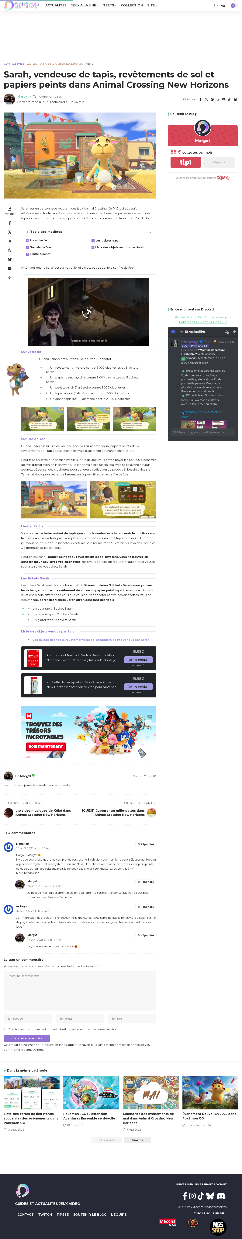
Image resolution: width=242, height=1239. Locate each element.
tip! (185, 162)
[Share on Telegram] (9, 241)
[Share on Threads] (9, 250)
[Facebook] (150, 776)
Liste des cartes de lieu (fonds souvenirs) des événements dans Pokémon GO (31, 1118)
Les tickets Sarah (107, 240)
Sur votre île (38, 240)
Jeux (90, 64)
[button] (216, 5)
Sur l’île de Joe (40, 247)
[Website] (145, 776)
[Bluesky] (210, 1196)
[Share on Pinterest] (212, 99)
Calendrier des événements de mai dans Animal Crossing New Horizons (148, 1118)
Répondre (147, 844)
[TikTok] (201, 1196)
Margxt (23, 96)
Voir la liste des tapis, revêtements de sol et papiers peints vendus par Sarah (91, 640)
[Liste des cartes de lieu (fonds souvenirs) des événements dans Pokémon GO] (32, 1092)
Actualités (14, 64)
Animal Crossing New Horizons (55, 64)
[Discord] (221, 1196)
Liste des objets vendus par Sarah (119, 247)
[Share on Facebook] (200, 99)
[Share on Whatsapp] (218, 99)
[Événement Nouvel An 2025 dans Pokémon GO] (210, 1092)
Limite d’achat (40, 254)
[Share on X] (206, 99)
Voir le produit (138, 659)
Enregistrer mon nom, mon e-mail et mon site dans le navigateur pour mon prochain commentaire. (63, 1029)
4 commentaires (49, 96)
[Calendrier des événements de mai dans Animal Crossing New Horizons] (151, 1092)
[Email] (223, 99)
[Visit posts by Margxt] (8, 776)
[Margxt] (21, 5)
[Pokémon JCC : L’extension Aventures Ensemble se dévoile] (91, 1092)
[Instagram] (154, 776)
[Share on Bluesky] (9, 259)
